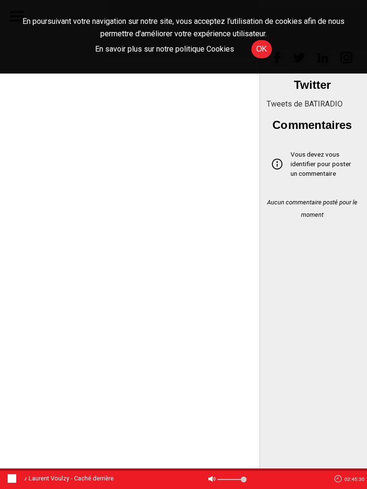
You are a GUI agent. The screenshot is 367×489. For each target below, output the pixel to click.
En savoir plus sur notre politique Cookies (164, 48)
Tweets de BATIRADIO (305, 103)
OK (261, 49)
